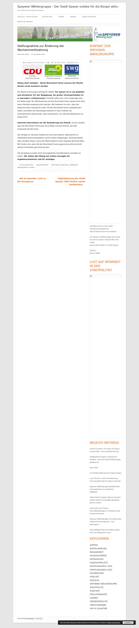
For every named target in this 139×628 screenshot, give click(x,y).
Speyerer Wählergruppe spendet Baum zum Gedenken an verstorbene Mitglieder (105, 489)
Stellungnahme (22, 167)
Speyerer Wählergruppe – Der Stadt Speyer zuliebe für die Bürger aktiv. (67, 6)
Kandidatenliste (99, 562)
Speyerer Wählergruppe (103, 584)
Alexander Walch (23, 54)
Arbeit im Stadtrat (89, 17)
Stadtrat (95, 591)
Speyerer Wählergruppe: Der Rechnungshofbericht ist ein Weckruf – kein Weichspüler (106, 521)
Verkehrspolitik (99, 601)
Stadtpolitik (74, 165)
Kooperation (64, 165)
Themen (61, 17)
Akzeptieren (128, 623)
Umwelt (31, 167)
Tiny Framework (29, 618)
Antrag (94, 545)
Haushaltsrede (98, 555)
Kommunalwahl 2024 (101, 570)
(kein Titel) (94, 468)
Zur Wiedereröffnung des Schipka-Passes (105, 473)
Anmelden (39, 618)
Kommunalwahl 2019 (101, 566)
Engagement (96, 552)
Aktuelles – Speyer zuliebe (27, 17)
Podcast (94, 577)
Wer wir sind (47, 17)
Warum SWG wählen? (25, 21)
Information (55, 165)
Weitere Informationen (113, 622)
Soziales (94, 580)
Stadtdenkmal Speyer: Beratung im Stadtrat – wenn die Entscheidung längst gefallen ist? (105, 459)
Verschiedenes (98, 605)
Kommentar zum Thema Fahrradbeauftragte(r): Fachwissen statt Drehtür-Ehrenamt (105, 510)
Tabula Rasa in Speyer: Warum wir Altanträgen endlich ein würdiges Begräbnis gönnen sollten (105, 500)
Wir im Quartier (98, 608)
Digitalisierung (98, 548)
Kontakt (73, 17)
